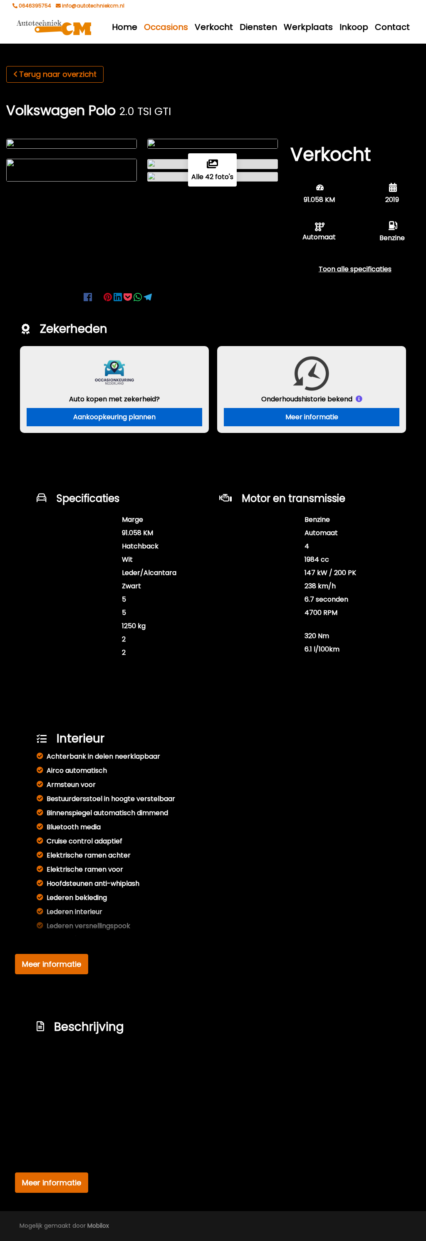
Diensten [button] (258, 27)
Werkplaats (308, 27)
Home (124, 27)
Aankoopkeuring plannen (114, 417)
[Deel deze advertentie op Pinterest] (109, 296)
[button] (355, 269)
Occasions (166, 27)
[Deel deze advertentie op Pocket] (129, 296)
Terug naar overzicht (58, 74)
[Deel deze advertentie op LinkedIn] (119, 296)
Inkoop (353, 27)
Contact (392, 27)
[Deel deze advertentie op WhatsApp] (139, 296)
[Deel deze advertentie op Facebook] (89, 296)
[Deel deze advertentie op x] (98, 296)
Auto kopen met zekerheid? (114, 399)
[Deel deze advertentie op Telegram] (148, 296)
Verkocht (214, 27)
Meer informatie (311, 417)
